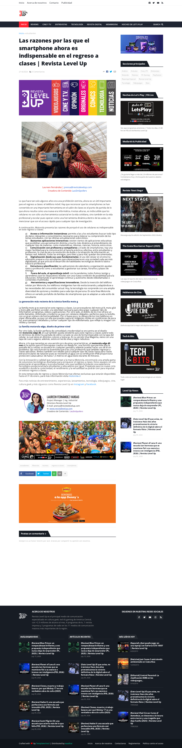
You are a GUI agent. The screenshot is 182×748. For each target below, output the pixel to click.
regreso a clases (58, 465)
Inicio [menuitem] (24, 24)
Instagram (79, 384)
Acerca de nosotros (37, 2)
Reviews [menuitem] (35, 24)
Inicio (21, 2)
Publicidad (66, 2)
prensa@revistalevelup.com (78, 187)
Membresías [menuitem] (112, 24)
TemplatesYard (43, 743)
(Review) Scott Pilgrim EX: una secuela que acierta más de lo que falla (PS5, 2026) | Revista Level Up (48, 723)
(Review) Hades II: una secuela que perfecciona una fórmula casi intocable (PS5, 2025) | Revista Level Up (48, 706)
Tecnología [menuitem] (77, 24)
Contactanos (120, 743)
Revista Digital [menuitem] (94, 24)
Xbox (147, 83)
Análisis (125, 71)
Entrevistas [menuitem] (61, 24)
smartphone (71, 465)
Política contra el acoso (153, 743)
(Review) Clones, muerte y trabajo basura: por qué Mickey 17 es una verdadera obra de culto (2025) (48, 688)
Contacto (54, 2)
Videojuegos (137, 83)
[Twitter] (111, 71)
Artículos (134, 71)
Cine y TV (144, 71)
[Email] (115, 71)
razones (45, 465)
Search (156, 24)
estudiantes (30, 33)
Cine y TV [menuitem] (47, 24)
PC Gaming (145, 75)
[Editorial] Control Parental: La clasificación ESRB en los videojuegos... (144, 678)
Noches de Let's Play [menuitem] (132, 24)
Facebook (91, 384)
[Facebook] (107, 71)
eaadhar (68, 743)
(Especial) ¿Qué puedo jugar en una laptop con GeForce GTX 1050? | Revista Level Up (146, 646)
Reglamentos (134, 743)
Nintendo (125, 75)
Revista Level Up (145, 79)
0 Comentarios (38, 71)
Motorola (35, 465)
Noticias (135, 75)
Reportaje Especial (129, 79)
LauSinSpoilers (79, 190)
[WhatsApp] (54, 473)
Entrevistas (155, 71)
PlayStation (157, 75)
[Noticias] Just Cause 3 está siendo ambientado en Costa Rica (146, 660)
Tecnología (126, 83)
